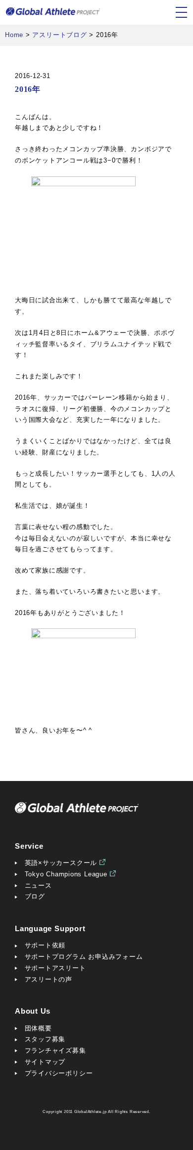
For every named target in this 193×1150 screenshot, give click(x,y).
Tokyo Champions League (66, 874)
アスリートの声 (48, 979)
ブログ (35, 896)
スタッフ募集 (45, 1039)
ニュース (38, 885)
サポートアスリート (55, 968)
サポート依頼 (45, 945)
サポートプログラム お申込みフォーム (84, 956)
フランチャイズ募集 (55, 1050)
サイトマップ (45, 1062)
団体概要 (38, 1028)
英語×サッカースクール (61, 862)
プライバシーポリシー (59, 1073)
